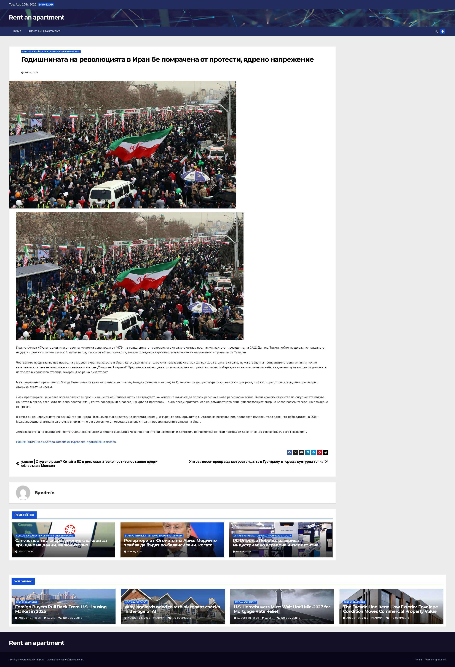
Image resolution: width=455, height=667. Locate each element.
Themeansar (76, 659)
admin (47, 492)
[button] (436, 31)
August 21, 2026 (248, 618)
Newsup (60, 659)
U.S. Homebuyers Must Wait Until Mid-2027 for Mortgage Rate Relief (282, 609)
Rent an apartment (36, 17)
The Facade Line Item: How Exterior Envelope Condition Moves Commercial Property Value (390, 609)
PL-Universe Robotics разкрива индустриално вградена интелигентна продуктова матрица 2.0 (275, 545)
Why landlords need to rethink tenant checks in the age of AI (172, 609)
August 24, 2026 (30, 618)
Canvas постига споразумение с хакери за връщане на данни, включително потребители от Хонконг (61, 545)
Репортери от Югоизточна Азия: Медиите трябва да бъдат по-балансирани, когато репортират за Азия (170, 545)
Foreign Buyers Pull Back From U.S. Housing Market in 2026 (61, 609)
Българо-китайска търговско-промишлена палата (51, 52)
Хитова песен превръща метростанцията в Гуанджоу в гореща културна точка (256, 462)
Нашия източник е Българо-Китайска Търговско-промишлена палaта (66, 442)
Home (17, 31)
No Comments (72, 618)
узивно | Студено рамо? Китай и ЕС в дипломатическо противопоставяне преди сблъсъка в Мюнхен (89, 464)
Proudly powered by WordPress (27, 659)
